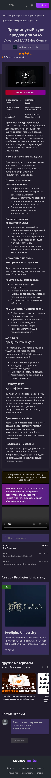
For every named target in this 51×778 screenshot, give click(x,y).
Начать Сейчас (25, 92)
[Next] (47, 667)
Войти (43, 5)
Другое (27, 102)
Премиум (28, 480)
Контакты (11, 768)
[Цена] (31, 5)
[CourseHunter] (11, 5)
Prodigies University (20, 632)
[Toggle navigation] (4, 5)
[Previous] (42, 667)
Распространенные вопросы (31, 768)
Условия (39, 773)
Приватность (27, 773)
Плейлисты (13, 773)
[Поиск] (25, 5)
